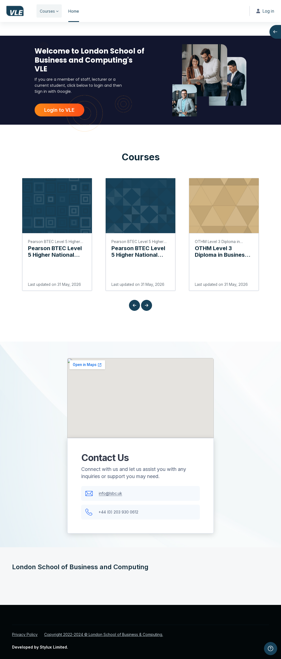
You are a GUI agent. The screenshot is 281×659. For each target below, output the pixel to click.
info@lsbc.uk (110, 493)
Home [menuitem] (73, 11)
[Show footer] (270, 648)
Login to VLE (59, 110)
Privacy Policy (25, 634)
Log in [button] (268, 11)
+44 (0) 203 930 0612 (118, 512)
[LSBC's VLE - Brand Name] (15, 11)
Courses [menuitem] (47, 11)
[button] (134, 305)
